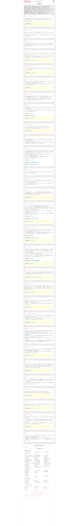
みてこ (46, 13)
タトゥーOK (45, 465)
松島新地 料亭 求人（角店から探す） (30, 115)
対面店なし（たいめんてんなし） (38, 10)
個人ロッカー (27, 482)
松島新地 (26, 446)
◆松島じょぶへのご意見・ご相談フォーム (31, 164)
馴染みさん (34, 60)
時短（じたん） (50, 9)
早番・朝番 (31, 72)
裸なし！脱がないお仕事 (47, 463)
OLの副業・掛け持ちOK (47, 466)
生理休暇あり (27, 472)
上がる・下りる (32, 118)
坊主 (30, 87)
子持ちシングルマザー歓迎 (38, 466)
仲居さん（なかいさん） (46, 10)
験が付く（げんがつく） (35, 9)
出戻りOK (36, 472)
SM (44, 489)
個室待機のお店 (27, 461)
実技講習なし (27, 464)
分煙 (44, 481)
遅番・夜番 (35, 277)
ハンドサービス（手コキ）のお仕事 (30, 463)
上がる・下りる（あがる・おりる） (30, 16)
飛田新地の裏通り (46, 451)
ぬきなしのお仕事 (37, 464)
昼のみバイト (46, 457)
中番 (34, 72)
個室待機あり (27, 480)
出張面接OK (45, 461)
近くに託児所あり (46, 480)
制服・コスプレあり (37, 463)
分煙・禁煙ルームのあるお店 (29, 460)
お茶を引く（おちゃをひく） (46, 7)
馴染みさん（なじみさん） (33, 11)
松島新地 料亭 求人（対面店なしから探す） (31, 237)
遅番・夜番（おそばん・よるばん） (36, 7)
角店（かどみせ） (34, 8)
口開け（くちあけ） (40, 8)
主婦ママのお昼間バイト (38, 467)
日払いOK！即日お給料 (28, 459)
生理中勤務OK (46, 460)
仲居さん (31, 23)
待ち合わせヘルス (46, 486)
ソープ (26, 489)
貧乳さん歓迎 (27, 465)
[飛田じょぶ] (27, 1)
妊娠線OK (36, 465)
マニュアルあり (27, 483)
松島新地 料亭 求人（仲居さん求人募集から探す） (32, 260)
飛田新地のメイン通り (38, 451)
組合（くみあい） (46, 8)
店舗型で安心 (36, 459)
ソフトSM (26, 490)
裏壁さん (34, 292)
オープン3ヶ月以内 (37, 460)
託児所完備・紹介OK (37, 461)
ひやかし (51, 12)
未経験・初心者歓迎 (37, 456)
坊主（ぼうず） (33, 13)
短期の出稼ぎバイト (28, 467)
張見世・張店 (32, 240)
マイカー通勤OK (37, 482)
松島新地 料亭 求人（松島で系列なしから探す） (32, 162)
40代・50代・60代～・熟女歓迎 (29, 456)
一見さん (31, 60)
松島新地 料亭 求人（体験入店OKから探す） (32, 218)
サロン (26, 488)
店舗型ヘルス (36, 487)
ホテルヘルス (27, 487)
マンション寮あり (37, 481)
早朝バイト (36, 457)
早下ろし (31, 197)
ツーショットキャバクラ (28, 486)
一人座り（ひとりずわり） (45, 12)
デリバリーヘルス (37, 486)
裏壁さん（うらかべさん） (28, 7)
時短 (30, 307)
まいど (36, 13)
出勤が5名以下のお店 (47, 462)
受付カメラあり (27, 481)
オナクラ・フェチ (46, 488)
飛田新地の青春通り (28, 451)
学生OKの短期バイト (28, 466)
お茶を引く (31, 395)
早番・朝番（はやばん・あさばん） (29, 12)
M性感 (45, 487)
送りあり (36, 471)
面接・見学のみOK (37, 470)
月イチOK (36, 458)
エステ (35, 488)
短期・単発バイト (27, 457)
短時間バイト (46, 456)
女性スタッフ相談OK (47, 459)
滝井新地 (36, 446)
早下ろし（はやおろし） (41, 11)
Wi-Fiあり (36, 480)
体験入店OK (26, 470)
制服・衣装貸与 (27, 471)
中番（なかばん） (27, 11)
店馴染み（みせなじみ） (41, 13)
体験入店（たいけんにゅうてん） (29, 10)
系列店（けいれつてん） (28, 9)
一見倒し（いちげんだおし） (29, 41)
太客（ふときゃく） (27, 13)
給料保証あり (27, 462)
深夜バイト (26, 458)
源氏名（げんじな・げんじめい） (43, 9)
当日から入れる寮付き (38, 462)
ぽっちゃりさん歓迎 (46, 464)
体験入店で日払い (46, 458)
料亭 (35, 489)
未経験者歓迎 (46, 470)
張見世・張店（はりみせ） (38, 12)
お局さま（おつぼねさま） (28, 8)
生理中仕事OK (46, 471)
